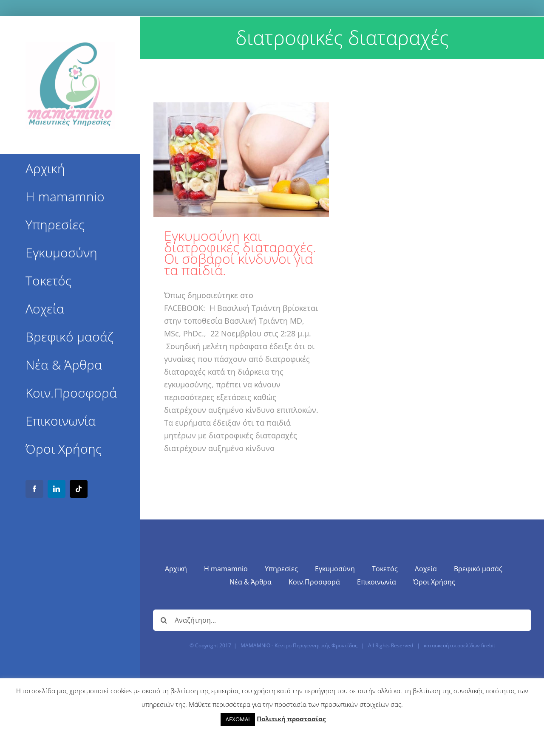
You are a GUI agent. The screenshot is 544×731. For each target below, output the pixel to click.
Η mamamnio (226, 568)
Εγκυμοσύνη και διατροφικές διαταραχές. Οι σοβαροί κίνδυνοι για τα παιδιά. (240, 252)
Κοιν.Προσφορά (314, 582)
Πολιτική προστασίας (291, 718)
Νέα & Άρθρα (251, 582)
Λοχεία (426, 568)
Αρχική (176, 568)
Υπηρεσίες (281, 568)
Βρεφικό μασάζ (478, 568)
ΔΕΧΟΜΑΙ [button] (238, 719)
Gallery (241, 160)
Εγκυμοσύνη (335, 568)
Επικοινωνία (376, 582)
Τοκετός (385, 568)
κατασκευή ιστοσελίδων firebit (459, 645)
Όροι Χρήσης (434, 582)
